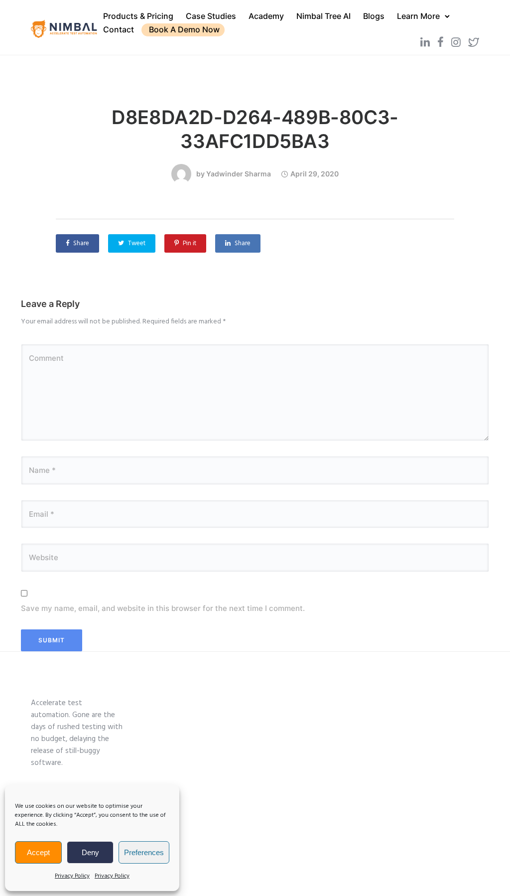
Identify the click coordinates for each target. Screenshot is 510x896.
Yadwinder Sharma (238, 173)
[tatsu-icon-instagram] (456, 41)
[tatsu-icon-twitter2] (473, 41)
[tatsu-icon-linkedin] (425, 41)
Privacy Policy (72, 876)
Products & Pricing (138, 16)
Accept (38, 852)
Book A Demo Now (184, 29)
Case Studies (211, 16)
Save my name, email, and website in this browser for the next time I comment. (163, 608)
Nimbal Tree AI (323, 16)
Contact (118, 29)
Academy (266, 16)
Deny (90, 852)
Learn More (418, 16)
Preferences (144, 852)
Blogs (373, 16)
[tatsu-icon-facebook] (440, 41)
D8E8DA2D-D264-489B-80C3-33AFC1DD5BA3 (255, 129)
